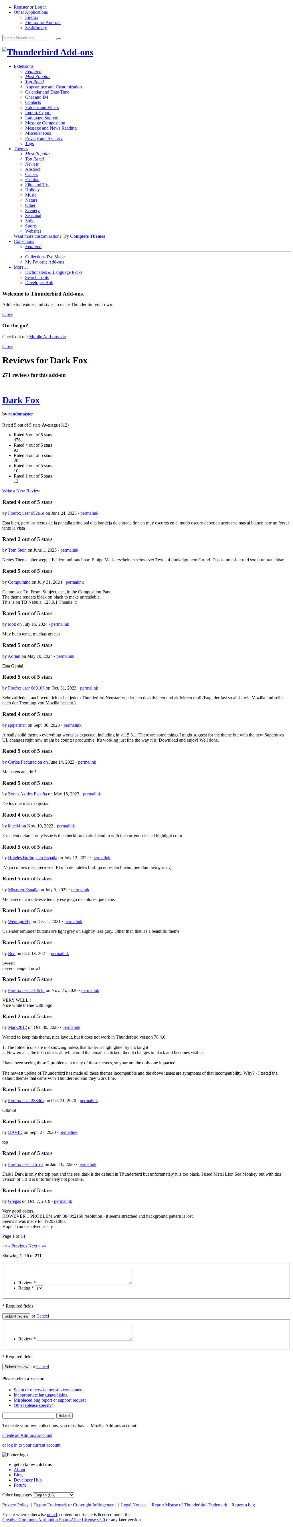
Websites (33, 231)
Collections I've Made (45, 256)
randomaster (20, 413)
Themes (21, 148)
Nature (31, 200)
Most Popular (37, 76)
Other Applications (31, 12)
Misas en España (23, 889)
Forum (20, 1485)
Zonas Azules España (27, 793)
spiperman (17, 725)
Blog (18, 1474)
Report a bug (243, 1504)
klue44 (14, 825)
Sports (31, 225)
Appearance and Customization (53, 86)
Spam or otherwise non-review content (49, 1389)
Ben (11, 953)
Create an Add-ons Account (27, 1435)
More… (21, 267)
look (12, 624)
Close (7, 314)
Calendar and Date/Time (47, 92)
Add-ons (75, 52)
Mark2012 (17, 1027)
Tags (29, 143)
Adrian (14, 656)
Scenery (32, 210)
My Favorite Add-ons (44, 262)
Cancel (42, 1316)
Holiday (32, 189)
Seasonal (33, 215)
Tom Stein (17, 550)
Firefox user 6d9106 (26, 688)
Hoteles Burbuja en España (32, 857)
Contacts (33, 102)
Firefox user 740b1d (26, 990)
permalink (89, 513)
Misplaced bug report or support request (50, 1400)
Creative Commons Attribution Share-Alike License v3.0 (54, 1519)
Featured (33, 71)
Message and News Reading (51, 128)
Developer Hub (39, 282)
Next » (34, 1245)
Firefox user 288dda (26, 1100)
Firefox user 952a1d (26, 513)
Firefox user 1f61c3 (25, 1164)
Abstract (32, 169)
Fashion (32, 179)
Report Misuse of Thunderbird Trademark (190, 1504)
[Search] (58, 39)
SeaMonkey (36, 27)
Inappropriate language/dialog (41, 1395)
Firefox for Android (43, 22)
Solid (30, 220)
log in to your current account (33, 1445)
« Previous (17, 1245)
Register (21, 7)
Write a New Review (21, 490)
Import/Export (38, 112)
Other (30, 205)
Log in (41, 7)
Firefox (31, 17)
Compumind (19, 582)
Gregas (14, 1201)
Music (30, 195)
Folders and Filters (42, 107)
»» (44, 1245)
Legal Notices (134, 1504)
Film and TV (37, 184)
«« (4, 1245)
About (19, 1469)
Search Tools (37, 277)
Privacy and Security (44, 138)
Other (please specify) (33, 1405)
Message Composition (45, 122)
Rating (26, 1288)
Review (27, 1282)
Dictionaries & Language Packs (53, 272)
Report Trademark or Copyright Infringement (75, 1504)
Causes (31, 174)
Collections (24, 241)
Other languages (17, 1494)
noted (52, 1514)
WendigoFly (19, 921)
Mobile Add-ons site (47, 336)
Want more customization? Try (59, 236)
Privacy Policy (16, 1504)
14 (23, 1236)
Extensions (23, 66)
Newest (31, 164)
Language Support (42, 117)
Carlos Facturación (25, 762)
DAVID (15, 1132)
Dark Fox (21, 400)
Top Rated (34, 81)
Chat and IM (36, 97)
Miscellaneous (38, 133)
